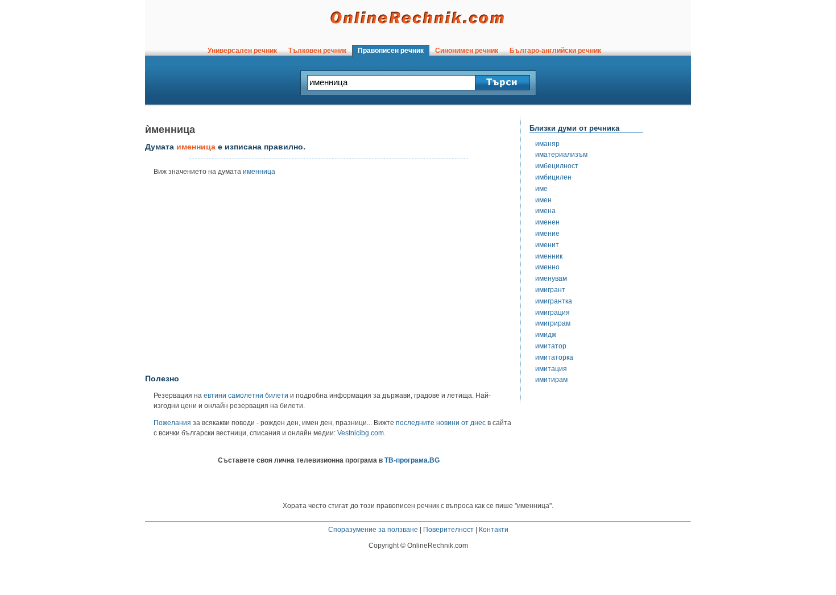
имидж (545, 335)
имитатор (550, 346)
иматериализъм (561, 155)
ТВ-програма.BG (412, 460)
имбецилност (556, 166)
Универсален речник (242, 51)
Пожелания (172, 423)
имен (543, 200)
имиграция (552, 313)
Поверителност (448, 530)
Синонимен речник (467, 51)
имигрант (550, 290)
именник (548, 256)
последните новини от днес (441, 423)
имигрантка (553, 301)
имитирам (551, 380)
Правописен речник (390, 51)
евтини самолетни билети (246, 396)
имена (545, 211)
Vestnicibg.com (360, 433)
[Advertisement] (328, 279)
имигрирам (552, 323)
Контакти (493, 530)
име (541, 189)
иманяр (547, 144)
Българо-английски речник (555, 51)
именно (547, 267)
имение (547, 234)
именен (547, 222)
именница (259, 172)
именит (547, 245)
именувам (551, 278)
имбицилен (553, 177)
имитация (551, 369)
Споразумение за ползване (373, 530)
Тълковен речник (317, 51)
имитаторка (554, 357)
